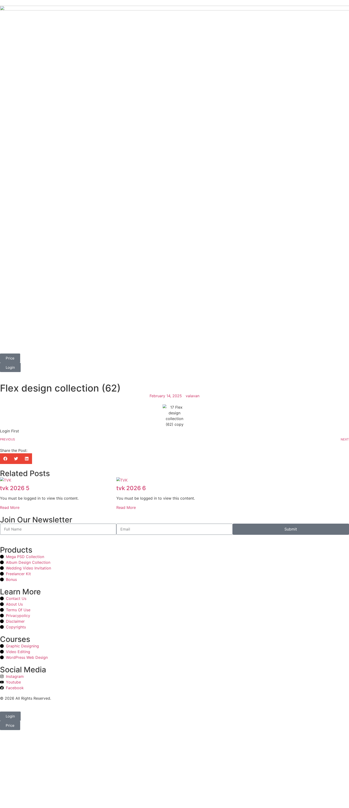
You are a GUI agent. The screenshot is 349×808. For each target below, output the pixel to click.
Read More (9, 507)
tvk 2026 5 (14, 488)
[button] (5, 458)
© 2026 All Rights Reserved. (25, 698)
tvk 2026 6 (131, 488)
